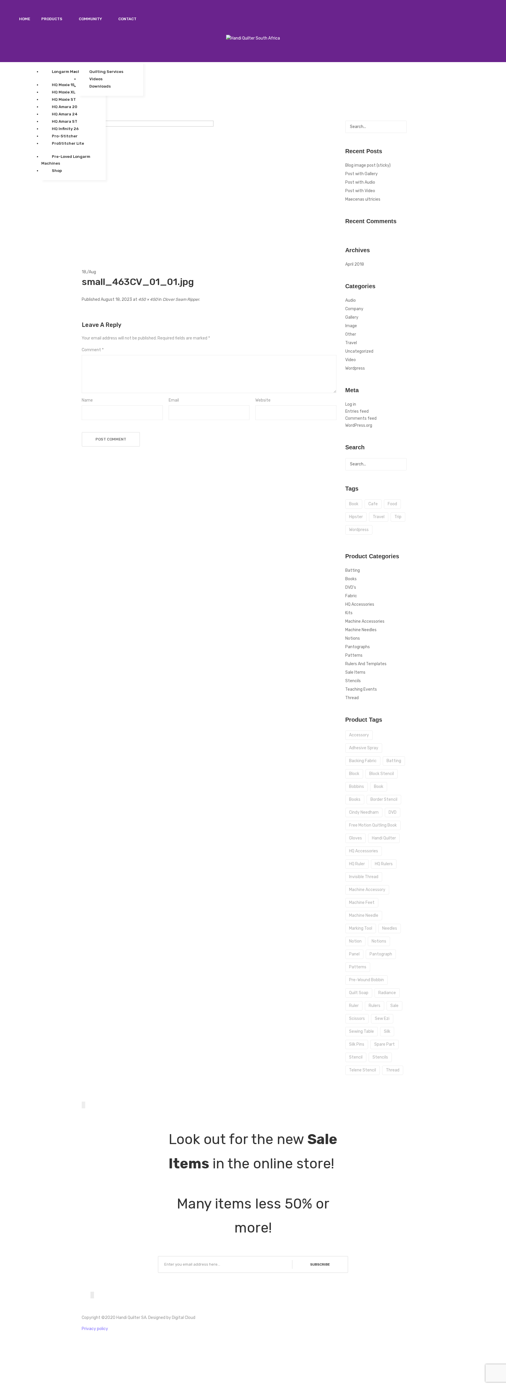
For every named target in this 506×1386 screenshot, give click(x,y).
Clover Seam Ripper (181, 299)
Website (263, 400)
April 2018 (354, 264)
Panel (354, 954)
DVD (392, 812)
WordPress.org (358, 425)
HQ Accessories (359, 604)
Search (400, 127)
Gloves (355, 838)
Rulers (374, 1005)
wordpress (359, 529)
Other (350, 334)
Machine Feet (362, 902)
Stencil (356, 1057)
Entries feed (357, 411)
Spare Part (384, 1044)
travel (378, 516)
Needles (389, 928)
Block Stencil (381, 773)
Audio (350, 300)
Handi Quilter (384, 838)
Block (354, 773)
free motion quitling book (373, 825)
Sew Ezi (382, 1018)
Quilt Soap (358, 992)
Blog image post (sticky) (368, 165)
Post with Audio (360, 182)
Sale (394, 1005)
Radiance (387, 992)
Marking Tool (360, 928)
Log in (350, 404)
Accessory (359, 735)
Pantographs (357, 646)
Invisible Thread (363, 876)
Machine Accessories (364, 621)
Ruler (354, 1005)
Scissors (357, 1018)
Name (87, 400)
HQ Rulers (384, 863)
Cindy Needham (364, 812)
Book (378, 786)
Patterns (354, 655)
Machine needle (363, 915)
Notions (352, 638)
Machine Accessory (367, 889)
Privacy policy (95, 1328)
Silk (387, 1031)
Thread (352, 697)
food (392, 503)
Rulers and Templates (366, 663)
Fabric (351, 595)
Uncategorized (359, 351)
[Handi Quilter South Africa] (253, 38)
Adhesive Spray (363, 747)
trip (397, 516)
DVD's (350, 587)
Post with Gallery (361, 173)
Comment (93, 349)
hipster (356, 516)
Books (351, 578)
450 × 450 (148, 299)
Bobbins (356, 786)
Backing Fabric (363, 760)
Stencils (353, 680)
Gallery (351, 317)
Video (350, 359)
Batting (352, 570)
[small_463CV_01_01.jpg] (147, 186)
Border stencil (383, 799)
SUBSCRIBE (320, 1264)
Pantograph (381, 954)
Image (351, 325)
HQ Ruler (357, 863)
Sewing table (361, 1031)
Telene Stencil (362, 1070)
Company (354, 308)
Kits (349, 612)
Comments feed (361, 418)
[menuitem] (24, 19)
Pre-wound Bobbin (366, 979)
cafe (373, 503)
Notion (355, 941)
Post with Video (360, 190)
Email (174, 400)
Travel (351, 342)
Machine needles (361, 629)
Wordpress (355, 368)
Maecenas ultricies (362, 199)
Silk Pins (356, 1044)
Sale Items (355, 672)
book (353, 503)
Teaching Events (361, 689)
